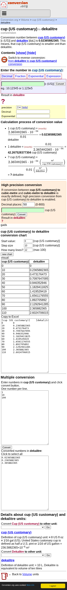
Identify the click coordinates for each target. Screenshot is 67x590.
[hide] (31, 53)
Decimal (7, 76)
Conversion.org (9, 19)
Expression (53, 76)
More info (30, 585)
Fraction (20, 76)
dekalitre (22, 40)
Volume (25, 19)
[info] (25, 107)
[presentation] (23, 134)
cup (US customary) (43, 19)
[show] (21, 53)
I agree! (53, 585)
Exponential (36, 76)
